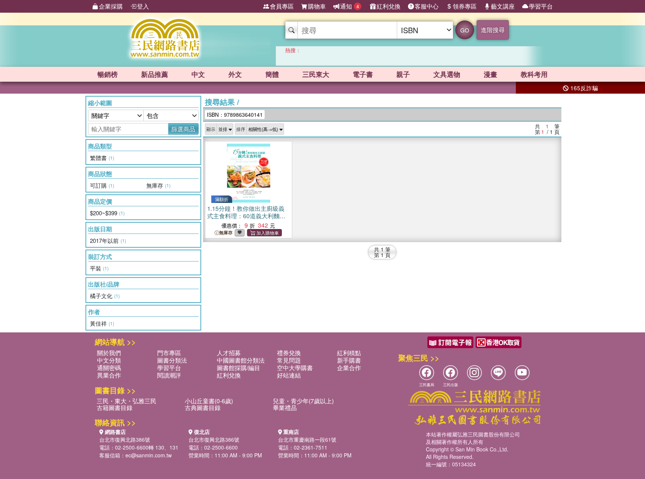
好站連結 (289, 375)
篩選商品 (183, 129)
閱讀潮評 (169, 375)
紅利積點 (349, 352)
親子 (403, 74)
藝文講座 (503, 6)
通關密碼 (109, 367)
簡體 (272, 74)
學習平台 (541, 6)
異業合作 (109, 375)
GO (464, 30)
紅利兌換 (389, 6)
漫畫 (490, 74)
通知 (349, 6)
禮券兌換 (289, 352)
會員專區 (282, 6)
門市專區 (169, 352)
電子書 (363, 74)
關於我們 (109, 352)
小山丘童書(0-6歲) (209, 401)
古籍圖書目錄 (115, 407)
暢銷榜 (107, 74)
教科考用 (534, 74)
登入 (143, 6)
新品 (154, 74)
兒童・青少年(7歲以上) (303, 401)
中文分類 (109, 360)
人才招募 (229, 352)
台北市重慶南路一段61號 (307, 439)
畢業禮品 (285, 407)
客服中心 (427, 6)
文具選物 (446, 74)
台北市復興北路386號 (124, 439)
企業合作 (349, 367)
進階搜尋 (493, 29)
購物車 (317, 6)
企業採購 (111, 6)
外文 (235, 74)
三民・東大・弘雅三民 (126, 401)
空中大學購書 (295, 367)
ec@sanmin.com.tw (148, 455)
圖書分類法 (172, 360)
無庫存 (226, 232)
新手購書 (349, 360)
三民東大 (315, 74)
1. (246, 216)
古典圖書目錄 (203, 407)
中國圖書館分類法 (241, 360)
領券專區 (465, 6)
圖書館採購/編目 (238, 367)
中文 (198, 74)
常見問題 (289, 360)
